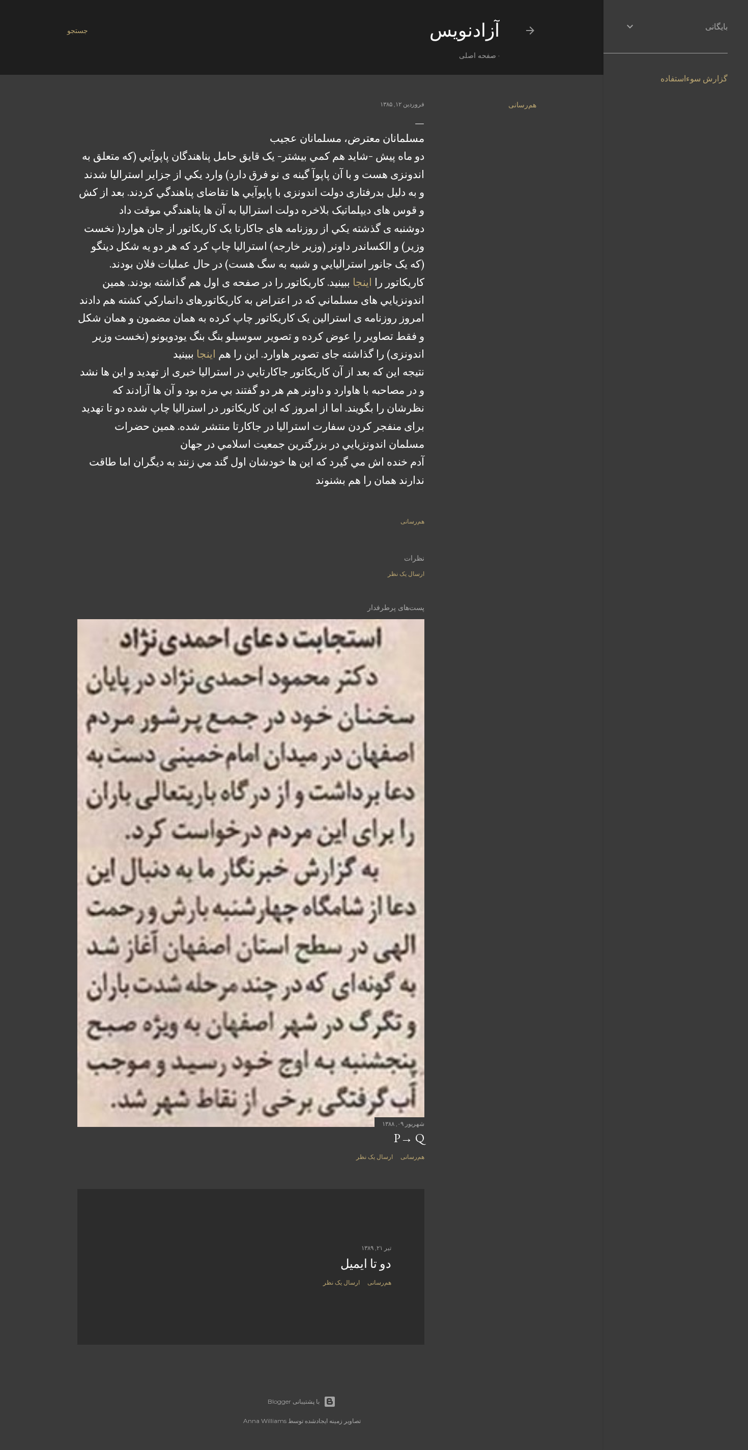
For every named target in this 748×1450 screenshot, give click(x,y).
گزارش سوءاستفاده (694, 78)
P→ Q (409, 1138)
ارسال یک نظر (406, 573)
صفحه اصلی (477, 55)
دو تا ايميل (365, 1263)
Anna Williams (264, 1421)
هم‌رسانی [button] (522, 104)
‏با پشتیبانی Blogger (294, 1401)
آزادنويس (464, 30)
